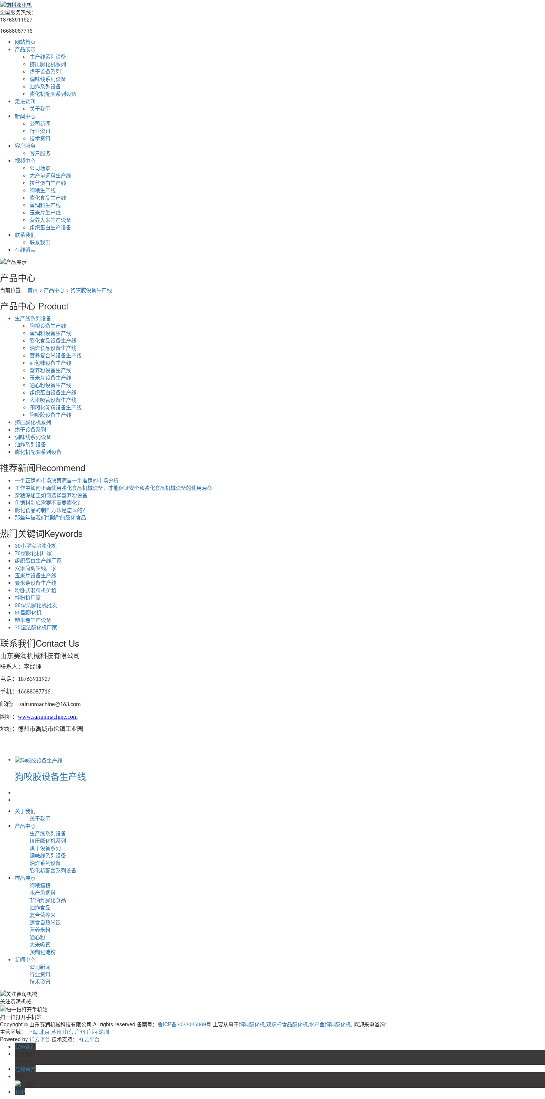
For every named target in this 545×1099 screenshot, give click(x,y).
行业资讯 (40, 130)
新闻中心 (25, 115)
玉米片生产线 (45, 212)
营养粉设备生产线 (50, 370)
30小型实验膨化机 (36, 545)
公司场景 (40, 167)
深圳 (104, 1031)
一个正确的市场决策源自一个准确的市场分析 (67, 480)
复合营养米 (43, 914)
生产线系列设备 (48, 56)
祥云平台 (39, 1039)
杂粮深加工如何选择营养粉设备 (51, 495)
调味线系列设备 (48, 78)
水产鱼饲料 (43, 892)
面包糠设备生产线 (50, 362)
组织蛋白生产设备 (50, 227)
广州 (80, 1031)
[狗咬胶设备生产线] (38, 759)
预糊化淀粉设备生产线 (56, 407)
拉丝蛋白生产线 (48, 182)
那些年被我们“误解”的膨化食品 (50, 517)
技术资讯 (40, 138)
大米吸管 (40, 944)
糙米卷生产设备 (33, 619)
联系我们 (25, 234)
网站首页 (25, 41)
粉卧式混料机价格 (35, 590)
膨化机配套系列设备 (53, 93)
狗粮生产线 (43, 190)
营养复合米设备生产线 (56, 355)
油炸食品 (40, 907)
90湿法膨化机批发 (36, 604)
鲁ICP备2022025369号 (184, 1024)
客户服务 (25, 145)
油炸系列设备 (45, 86)
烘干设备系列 (45, 71)
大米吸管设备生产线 (53, 399)
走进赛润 (25, 101)
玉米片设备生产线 (50, 377)
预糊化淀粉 (43, 951)
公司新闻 (40, 123)
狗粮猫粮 (40, 885)
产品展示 (25, 49)
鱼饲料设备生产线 (50, 333)
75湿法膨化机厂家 (36, 627)
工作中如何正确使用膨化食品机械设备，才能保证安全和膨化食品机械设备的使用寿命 (113, 487)
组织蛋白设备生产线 (53, 392)
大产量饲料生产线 (50, 175)
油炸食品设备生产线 (53, 347)
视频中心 (25, 160)
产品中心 (54, 289)
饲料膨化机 (252, 1024)
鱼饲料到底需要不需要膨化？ (48, 502)
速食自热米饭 (45, 922)
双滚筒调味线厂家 (35, 567)
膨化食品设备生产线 (53, 340)
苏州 (56, 1031)
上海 (32, 1031)
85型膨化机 (28, 612)
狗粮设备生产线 (48, 325)
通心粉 (37, 937)
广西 (92, 1031)
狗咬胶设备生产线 (91, 289)
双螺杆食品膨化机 (287, 1024)
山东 (68, 1031)
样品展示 (25, 877)
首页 (32, 289)
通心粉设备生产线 (50, 384)
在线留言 (25, 249)
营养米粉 (40, 929)
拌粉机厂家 (28, 597)
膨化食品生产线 (48, 197)
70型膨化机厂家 (33, 553)
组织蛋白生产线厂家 (38, 560)
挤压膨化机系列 (48, 64)
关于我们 (40, 108)
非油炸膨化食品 (48, 899)
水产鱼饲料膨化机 (330, 1024)
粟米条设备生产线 (35, 582)
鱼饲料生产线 (45, 205)
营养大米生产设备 (50, 219)
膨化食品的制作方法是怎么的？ (51, 510)
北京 (44, 1031)
